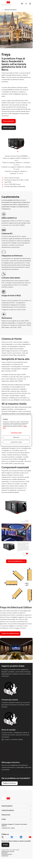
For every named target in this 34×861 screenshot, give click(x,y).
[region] (16, 430)
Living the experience (7, 805)
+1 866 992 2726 (8, 828)
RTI (3, 739)
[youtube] (30, 837)
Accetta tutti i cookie (16, 442)
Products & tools (6, 814)
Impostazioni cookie (16, 432)
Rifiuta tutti (16, 437)
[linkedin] (21, 837)
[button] (16, 151)
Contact (4, 819)
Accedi (5, 845)
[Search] (26, 3)
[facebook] (12, 837)
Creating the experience (8, 810)
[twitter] (3, 837)
